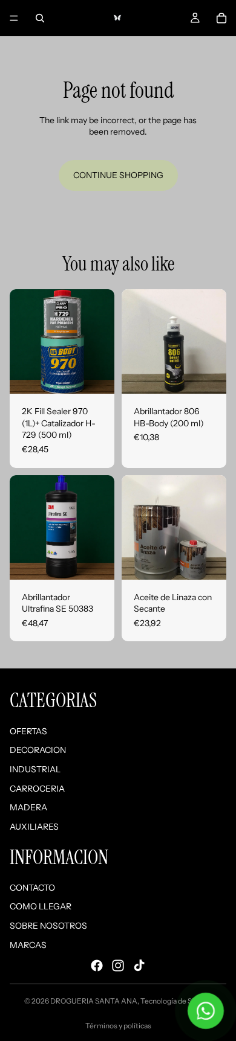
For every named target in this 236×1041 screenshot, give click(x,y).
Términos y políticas (118, 1025)
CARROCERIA (37, 788)
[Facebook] (97, 965)
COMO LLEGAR (40, 907)
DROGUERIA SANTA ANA (93, 1000)
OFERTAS (28, 731)
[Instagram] (118, 965)
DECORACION (38, 750)
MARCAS (28, 945)
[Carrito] (221, 18)
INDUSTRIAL (35, 769)
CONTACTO (32, 887)
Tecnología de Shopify (176, 1000)
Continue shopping (118, 175)
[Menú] (14, 18)
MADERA (28, 807)
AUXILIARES (34, 826)
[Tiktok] (139, 965)
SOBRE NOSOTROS (48, 925)
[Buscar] (40, 18)
